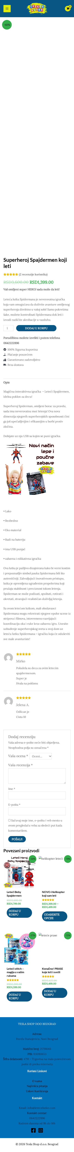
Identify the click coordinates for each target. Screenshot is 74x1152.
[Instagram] (40, 1130)
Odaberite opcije (52, 916)
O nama (37, 1081)
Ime (11, 788)
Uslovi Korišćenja (37, 1091)
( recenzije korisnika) (33, 274)
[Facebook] (33, 1130)
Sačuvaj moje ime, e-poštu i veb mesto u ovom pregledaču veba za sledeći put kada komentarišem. (35, 825)
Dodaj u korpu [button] (15, 912)
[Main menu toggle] (7, 8)
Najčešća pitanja (37, 1086)
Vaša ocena (18, 756)
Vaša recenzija (20, 765)
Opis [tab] (6, 382)
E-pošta (14, 804)
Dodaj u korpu (36, 328)
